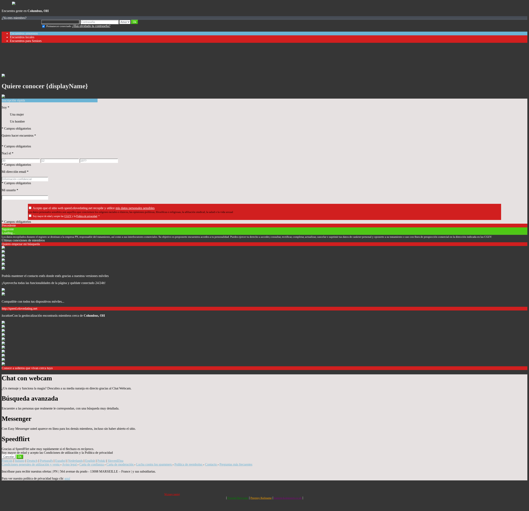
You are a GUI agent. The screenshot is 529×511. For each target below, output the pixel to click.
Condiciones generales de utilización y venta (31, 464)
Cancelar (8, 456)
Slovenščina (115, 460)
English (90, 460)
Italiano (20, 460)
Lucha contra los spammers (154, 464)
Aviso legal (69, 464)
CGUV (67, 216)
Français (7, 460)
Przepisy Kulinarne (261, 497)
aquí (67, 478)
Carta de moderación (120, 464)
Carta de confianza (92, 464)
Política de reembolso (188, 464)
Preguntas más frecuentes (235, 464)
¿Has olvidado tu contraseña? (91, 26)
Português (46, 460)
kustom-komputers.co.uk (288, 497)
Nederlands (75, 460)
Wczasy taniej (172, 494)
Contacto (211, 464)
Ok (19, 456)
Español (60, 460)
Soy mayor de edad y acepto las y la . (66, 216)
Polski (101, 460)
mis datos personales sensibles (135, 208)
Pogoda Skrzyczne (238, 497)
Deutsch (32, 460)
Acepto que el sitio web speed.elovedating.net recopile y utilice (94, 208)
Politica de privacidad (86, 216)
